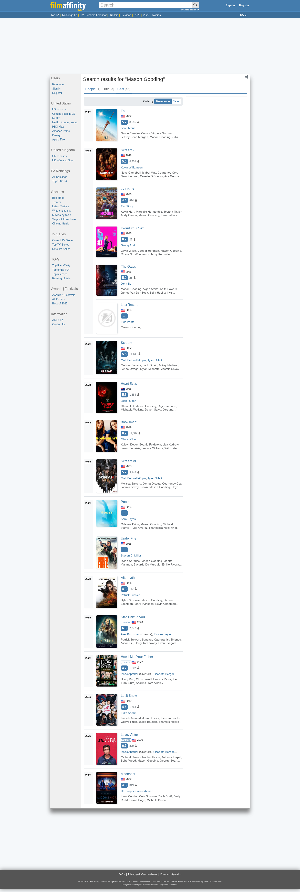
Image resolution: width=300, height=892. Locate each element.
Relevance (163, 101)
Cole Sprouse (148, 796)
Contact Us (59, 324)
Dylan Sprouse (130, 560)
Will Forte (170, 448)
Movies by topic (61, 215)
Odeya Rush (129, 721)
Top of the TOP (61, 269)
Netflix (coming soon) (64, 122)
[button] (246, 77)
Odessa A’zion (130, 524)
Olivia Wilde (128, 250)
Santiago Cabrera (153, 639)
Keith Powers (168, 289)
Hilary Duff (127, 679)
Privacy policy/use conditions (142, 874)
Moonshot (128, 774)
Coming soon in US (63, 113)
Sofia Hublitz (158, 292)
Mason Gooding (160, 137)
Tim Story (127, 206)
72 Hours (127, 189)
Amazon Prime (61, 130)
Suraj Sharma (137, 682)
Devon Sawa (153, 409)
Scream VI (128, 461)
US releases (59, 109)
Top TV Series (60, 244)
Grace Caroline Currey (135, 133)
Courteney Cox (167, 172)
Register (244, 5)
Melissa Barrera (131, 365)
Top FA (55, 15)
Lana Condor (129, 796)
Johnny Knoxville (159, 254)
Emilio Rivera (170, 564)
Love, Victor (129, 734)
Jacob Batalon (148, 721)
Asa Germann (173, 176)
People (92, 89)
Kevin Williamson (132, 167)
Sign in (56, 88)
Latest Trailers (60, 206)
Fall (123, 111)
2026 (146, 15)
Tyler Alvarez (139, 527)
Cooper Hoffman (148, 250)
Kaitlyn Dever (129, 444)
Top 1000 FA (59, 181)
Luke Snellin (129, 713)
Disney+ (57, 135)
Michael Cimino (131, 757)
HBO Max (58, 126)
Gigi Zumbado (167, 406)
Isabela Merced (131, 718)
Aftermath (128, 577)
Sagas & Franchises (64, 219)
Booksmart (128, 422)
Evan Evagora (167, 643)
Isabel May (149, 172)
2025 (137, 15)
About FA (57, 320)
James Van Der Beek (134, 292)
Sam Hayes (128, 519)
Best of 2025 (59, 303)
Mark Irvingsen (144, 603)
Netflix (56, 118)
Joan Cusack (150, 718)
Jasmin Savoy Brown (134, 487)
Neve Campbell (131, 172)
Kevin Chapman (165, 603)
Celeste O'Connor (151, 176)
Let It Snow (129, 695)
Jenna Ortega (130, 368)
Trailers (114, 15)
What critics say (61, 210)
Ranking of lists (61, 278)
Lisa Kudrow (170, 444)
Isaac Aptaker (129, 673)
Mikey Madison (168, 365)
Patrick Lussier (130, 595)
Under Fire (128, 538)
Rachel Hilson (151, 757)
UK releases (59, 156)
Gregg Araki (128, 245)
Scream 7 (128, 150)
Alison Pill (127, 643)
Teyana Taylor (172, 211)
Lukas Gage (137, 800)
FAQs (122, 874)
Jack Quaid (150, 365)
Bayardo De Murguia (147, 564)
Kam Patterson (170, 215)
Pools (125, 502)
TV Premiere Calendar (93, 15)
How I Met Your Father (137, 657)
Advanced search (188, 10)
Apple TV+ (58, 139)
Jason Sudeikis (130, 448)
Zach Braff (165, 796)
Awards (156, 15)
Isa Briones (173, 639)
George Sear (168, 760)
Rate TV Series (61, 248)
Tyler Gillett (155, 360)
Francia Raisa (162, 679)
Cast (123, 89)
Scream (126, 342)
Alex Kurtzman (130, 634)
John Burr (127, 283)
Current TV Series (62, 240)
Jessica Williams (152, 448)
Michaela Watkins (132, 409)
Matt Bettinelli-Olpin (133, 360)
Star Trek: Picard (133, 617)
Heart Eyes (129, 383)
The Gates (128, 266)
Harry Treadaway (146, 643)
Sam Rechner (129, 176)
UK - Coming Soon (63, 160)
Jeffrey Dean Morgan (134, 137)
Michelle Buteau (157, 800)
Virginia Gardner (161, 133)
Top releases (59, 274)
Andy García (129, 215)
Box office (58, 197)
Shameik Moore (169, 721)
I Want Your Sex (132, 228)
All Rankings (59, 176)
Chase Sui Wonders (134, 254)
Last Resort (129, 304)
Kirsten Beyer (162, 634)
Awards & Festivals (63, 294)
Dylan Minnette (150, 368)
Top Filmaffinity (61, 265)
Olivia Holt (127, 406)
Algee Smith (150, 289)
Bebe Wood (128, 760)
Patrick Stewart (130, 639)
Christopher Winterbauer (137, 791)
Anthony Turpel (171, 757)
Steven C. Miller (131, 555)
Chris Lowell (144, 679)
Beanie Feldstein (150, 444)
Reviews (126, 15)
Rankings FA (69, 15)
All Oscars (58, 299)
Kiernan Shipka (170, 718)
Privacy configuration (170, 874)
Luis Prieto (127, 321)
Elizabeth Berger (163, 673)
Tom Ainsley (155, 682)
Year (176, 101)
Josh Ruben (128, 400)
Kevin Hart (127, 211)
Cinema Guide (60, 223)
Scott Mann (128, 128)
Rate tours (58, 84)
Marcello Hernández (149, 211)
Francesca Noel (159, 527)
